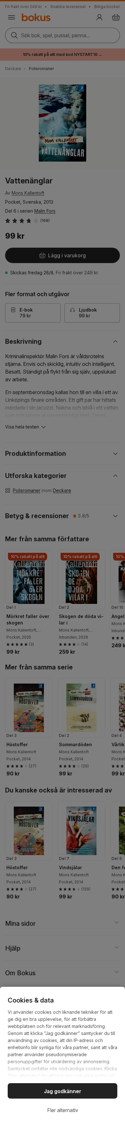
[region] (62, 1055)
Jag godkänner (62, 1091)
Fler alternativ (62, 1110)
